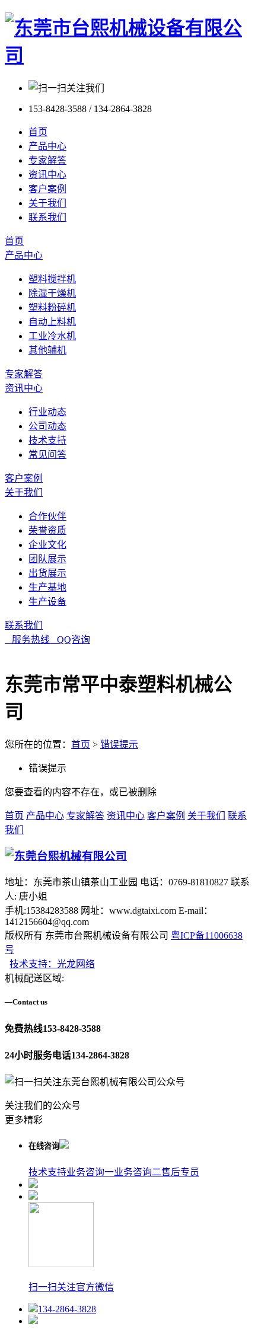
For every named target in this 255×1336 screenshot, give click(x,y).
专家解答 (47, 160)
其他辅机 (47, 350)
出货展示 (47, 573)
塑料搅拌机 (52, 279)
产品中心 (47, 146)
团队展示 (47, 559)
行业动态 (47, 412)
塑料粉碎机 (52, 307)
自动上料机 (52, 322)
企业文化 (47, 545)
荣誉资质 (47, 530)
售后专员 (180, 1172)
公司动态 (47, 426)
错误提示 (119, 744)
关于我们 (47, 203)
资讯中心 (47, 175)
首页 (37, 132)
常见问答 (47, 454)
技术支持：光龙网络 (52, 964)
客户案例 (47, 189)
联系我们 (47, 217)
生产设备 (47, 602)
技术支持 (47, 440)
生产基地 (47, 587)
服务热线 (27, 639)
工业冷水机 (52, 336)
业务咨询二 (137, 1172)
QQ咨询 (70, 639)
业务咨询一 (90, 1172)
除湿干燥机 (52, 293)
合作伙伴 (47, 516)
